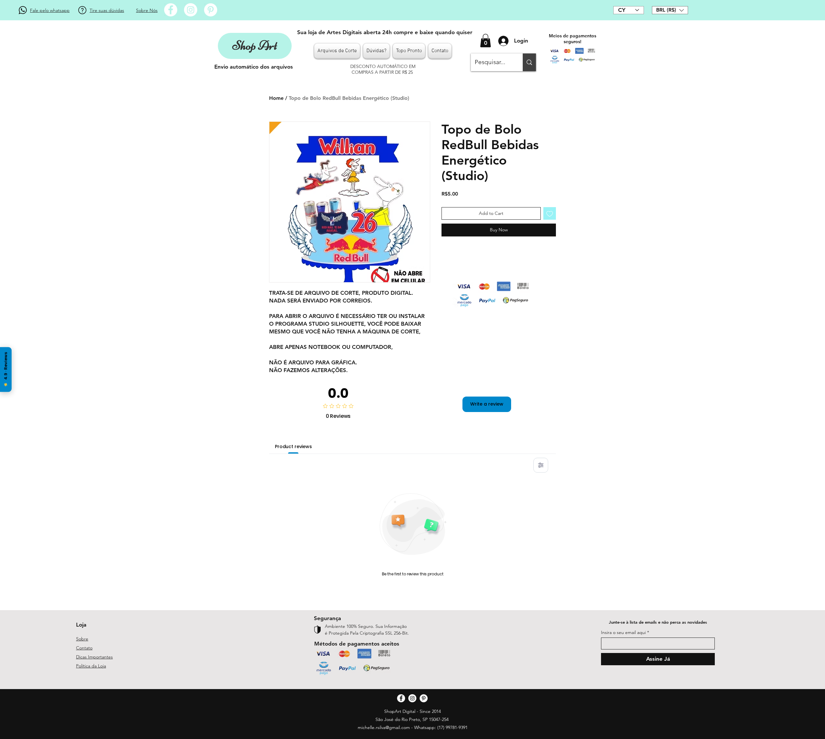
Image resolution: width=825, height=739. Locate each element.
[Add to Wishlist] (549, 213)
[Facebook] (170, 9)
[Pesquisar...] (529, 62)
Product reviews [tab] (293, 446)
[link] (485, 40)
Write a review (486, 404)
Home (276, 98)
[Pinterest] (210, 9)
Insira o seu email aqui (623, 632)
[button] (670, 10)
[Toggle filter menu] (540, 465)
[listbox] (670, 10)
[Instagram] (190, 9)
